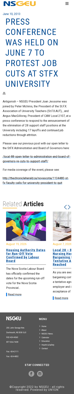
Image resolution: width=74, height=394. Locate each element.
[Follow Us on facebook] (31, 374)
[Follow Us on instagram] (40, 374)
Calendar (45, 337)
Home (43, 326)
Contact (44, 348)
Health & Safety (47, 345)
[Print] (6, 93)
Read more (15, 294)
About (43, 330)
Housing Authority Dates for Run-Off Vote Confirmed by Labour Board (25, 255)
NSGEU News (47, 334)
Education (45, 341)
